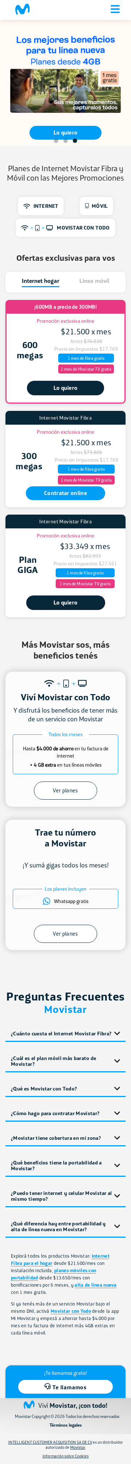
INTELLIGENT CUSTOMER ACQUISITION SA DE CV (50, 1442)
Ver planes (65, 790)
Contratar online (65, 493)
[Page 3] (75, 141)
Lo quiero (65, 128)
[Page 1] (56, 141)
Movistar (78, 1447)
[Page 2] (65, 141)
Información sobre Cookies (66, 1456)
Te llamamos (69, 1387)
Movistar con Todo (71, 1311)
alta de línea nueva (95, 1285)
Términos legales (65, 1425)
